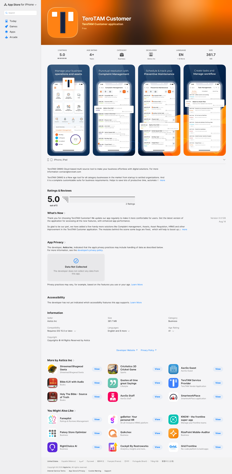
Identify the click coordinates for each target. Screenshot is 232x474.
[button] (20, 21)
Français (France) (114, 461)
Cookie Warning (94, 471)
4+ (169, 331)
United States (52, 461)
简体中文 (100, 461)
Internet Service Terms (56, 471)
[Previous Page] (44, 110)
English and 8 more (117, 331)
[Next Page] (229, 110)
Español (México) (69, 461)
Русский (90, 461)
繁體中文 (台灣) (168, 461)
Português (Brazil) (140, 461)
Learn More (137, 284)
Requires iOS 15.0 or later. (60, 331)
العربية (81, 461)
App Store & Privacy (77, 471)
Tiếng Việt (154, 461)
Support (107, 471)
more (162, 180)
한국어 (127, 461)
